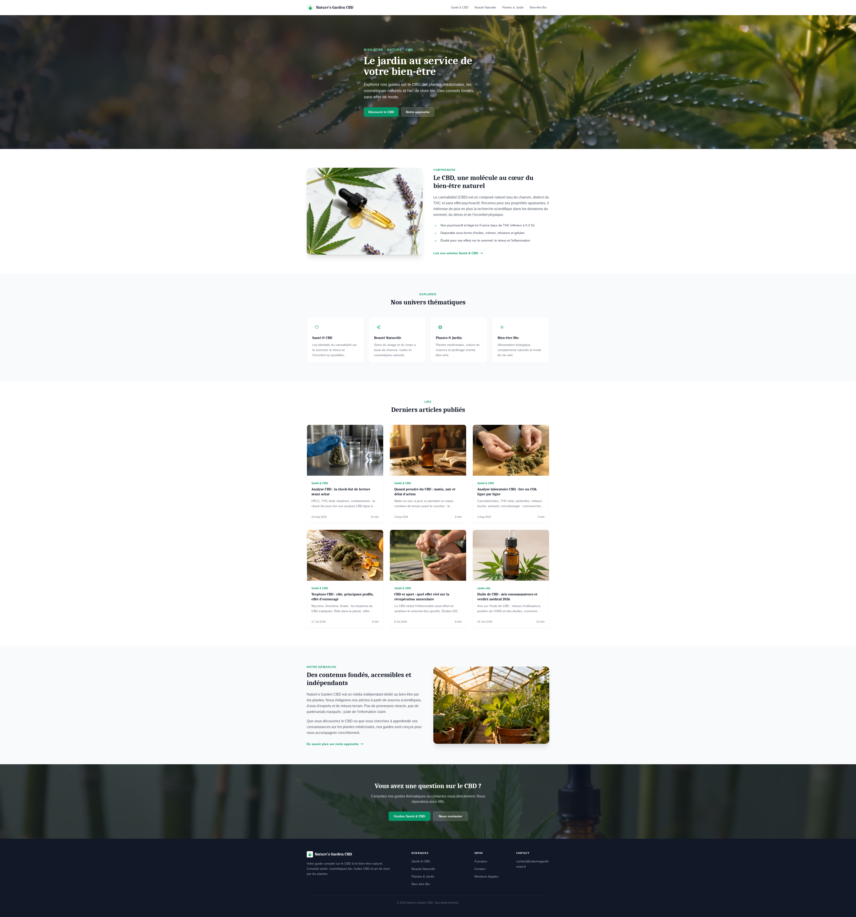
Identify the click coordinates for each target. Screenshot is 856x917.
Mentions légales (486, 876)
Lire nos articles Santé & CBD (455, 253)
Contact (479, 869)
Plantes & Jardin (513, 7)
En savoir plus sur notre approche (333, 744)
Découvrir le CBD (381, 112)
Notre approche (418, 112)
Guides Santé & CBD (409, 816)
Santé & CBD (459, 7)
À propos (480, 861)
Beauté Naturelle (485, 7)
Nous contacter (450, 816)
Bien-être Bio (538, 7)
